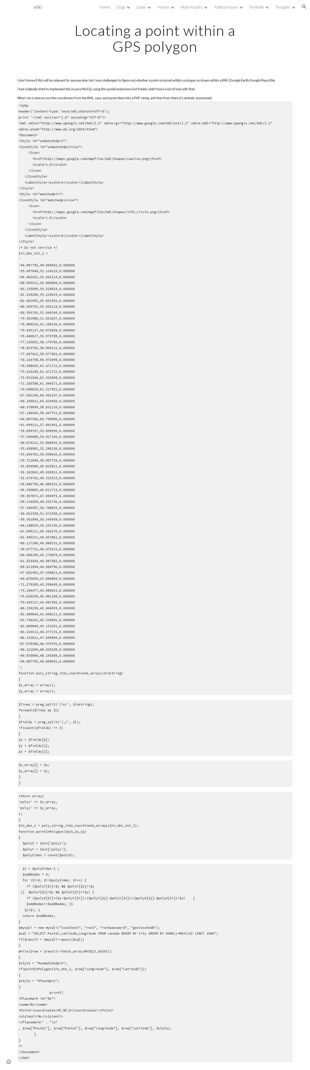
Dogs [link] (120, 7)
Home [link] (105, 7)
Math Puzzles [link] (192, 7)
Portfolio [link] (256, 7)
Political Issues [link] (226, 7)
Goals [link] (141, 7)
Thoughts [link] (282, 7)
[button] (304, 7)
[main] (155, 38)
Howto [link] (163, 7)
